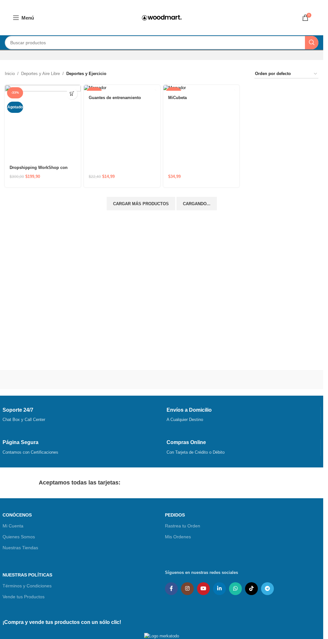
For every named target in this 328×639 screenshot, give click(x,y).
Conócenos (17, 514)
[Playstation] (42, 379)
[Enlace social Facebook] (171, 588)
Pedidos (175, 514)
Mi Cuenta (13, 525)
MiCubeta (177, 97)
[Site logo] (162, 17)
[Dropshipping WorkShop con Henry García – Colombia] (43, 123)
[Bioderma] (281, 379)
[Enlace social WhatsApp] (235, 588)
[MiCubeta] (201, 88)
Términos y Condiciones (27, 585)
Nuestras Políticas (27, 574)
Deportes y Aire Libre (40, 73)
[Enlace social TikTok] (251, 588)
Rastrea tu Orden (182, 525)
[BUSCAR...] (311, 42)
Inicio (10, 73)
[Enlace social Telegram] (267, 588)
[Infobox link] (80, 415)
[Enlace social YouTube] (203, 588)
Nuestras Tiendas (20, 547)
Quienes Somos (19, 536)
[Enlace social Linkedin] (219, 588)
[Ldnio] (201, 379)
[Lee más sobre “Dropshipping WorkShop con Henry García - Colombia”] (72, 93)
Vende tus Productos (24, 596)
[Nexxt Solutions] (121, 379)
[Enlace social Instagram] (187, 588)
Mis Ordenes (178, 536)
